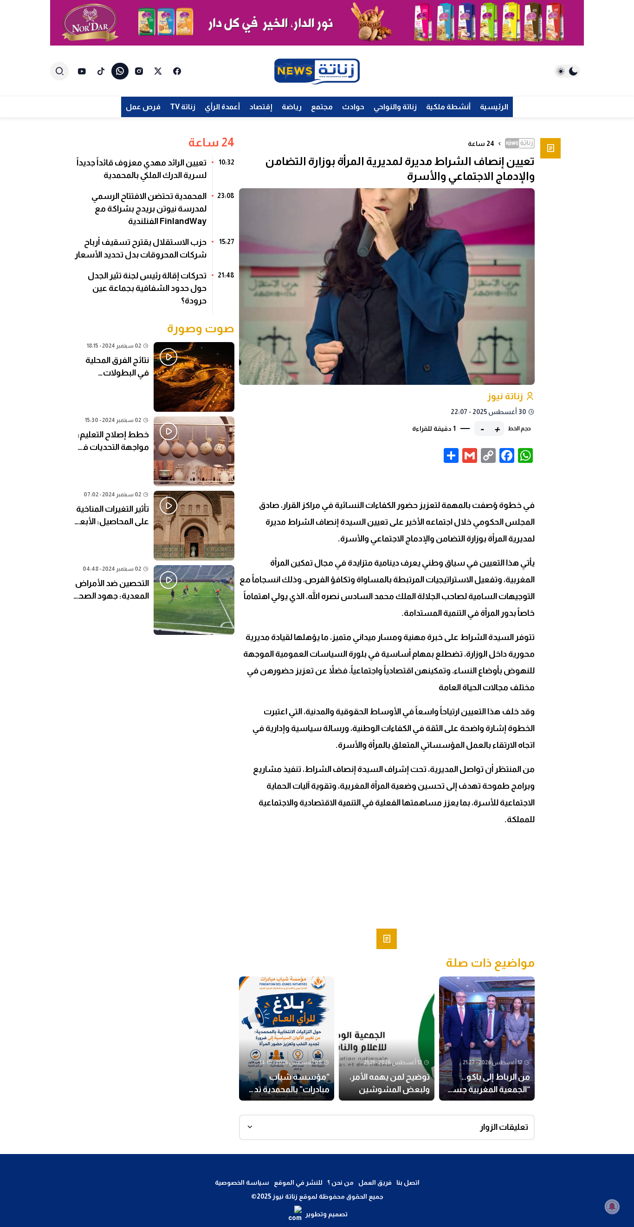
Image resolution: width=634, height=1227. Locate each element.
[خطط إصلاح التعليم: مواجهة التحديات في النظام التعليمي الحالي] (153, 451)
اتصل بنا (408, 1182)
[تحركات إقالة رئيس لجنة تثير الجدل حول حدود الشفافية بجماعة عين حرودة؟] (153, 292)
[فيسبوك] (177, 71)
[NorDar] (317, 23)
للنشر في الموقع (298, 1182)
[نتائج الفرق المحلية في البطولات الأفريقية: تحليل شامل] (153, 377)
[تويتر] (158, 71)
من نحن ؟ (340, 1182)
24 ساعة (481, 143)
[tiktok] (101, 71)
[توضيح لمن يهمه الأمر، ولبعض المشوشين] (386, 1038)
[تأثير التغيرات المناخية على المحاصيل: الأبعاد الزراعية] (153, 526)
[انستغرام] (139, 71)
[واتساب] (120, 71)
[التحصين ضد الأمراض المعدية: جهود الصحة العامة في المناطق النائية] (153, 600)
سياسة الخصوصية (242, 1182)
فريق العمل (375, 1182)
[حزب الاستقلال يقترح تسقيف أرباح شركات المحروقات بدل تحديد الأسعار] (153, 252)
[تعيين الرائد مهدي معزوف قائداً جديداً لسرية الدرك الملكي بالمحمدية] (153, 172)
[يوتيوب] (82, 71)
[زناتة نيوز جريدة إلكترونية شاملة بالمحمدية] (317, 71)
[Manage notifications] (612, 1206)
